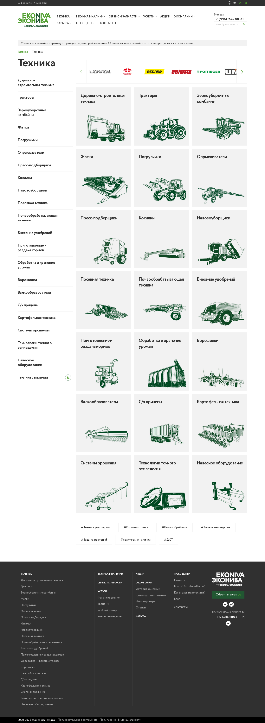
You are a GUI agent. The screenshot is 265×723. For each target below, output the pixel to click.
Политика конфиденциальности (120, 719)
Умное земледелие (110, 616)
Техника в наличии (90, 16)
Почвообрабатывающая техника (37, 218)
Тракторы (26, 97)
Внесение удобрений (35, 233)
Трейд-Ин (104, 604)
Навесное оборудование (30, 362)
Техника (63, 16)
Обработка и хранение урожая (36, 265)
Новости (179, 580)
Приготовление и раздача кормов (32, 248)
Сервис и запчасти (123, 16)
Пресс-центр (84, 23)
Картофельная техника (36, 318)
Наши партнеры (146, 601)
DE (246, 3)
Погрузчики (27, 140)
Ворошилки (27, 280)
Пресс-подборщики (34, 165)
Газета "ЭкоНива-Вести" (189, 586)
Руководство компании (151, 595)
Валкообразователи (34, 292)
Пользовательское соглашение (77, 719)
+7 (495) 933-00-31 (229, 19)
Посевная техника (33, 203)
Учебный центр (107, 610)
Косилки (25, 178)
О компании (183, 16)
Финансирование (109, 598)
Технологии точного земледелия (35, 345)
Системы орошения (33, 330)
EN (240, 3)
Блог (177, 599)
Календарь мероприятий (189, 593)
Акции (165, 16)
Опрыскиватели (31, 152)
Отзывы (141, 608)
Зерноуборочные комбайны (32, 112)
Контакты (108, 23)
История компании (148, 589)
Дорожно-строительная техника (36, 82)
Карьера (63, 23)
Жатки (23, 127)
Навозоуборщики (32, 190)
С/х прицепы (28, 305)
